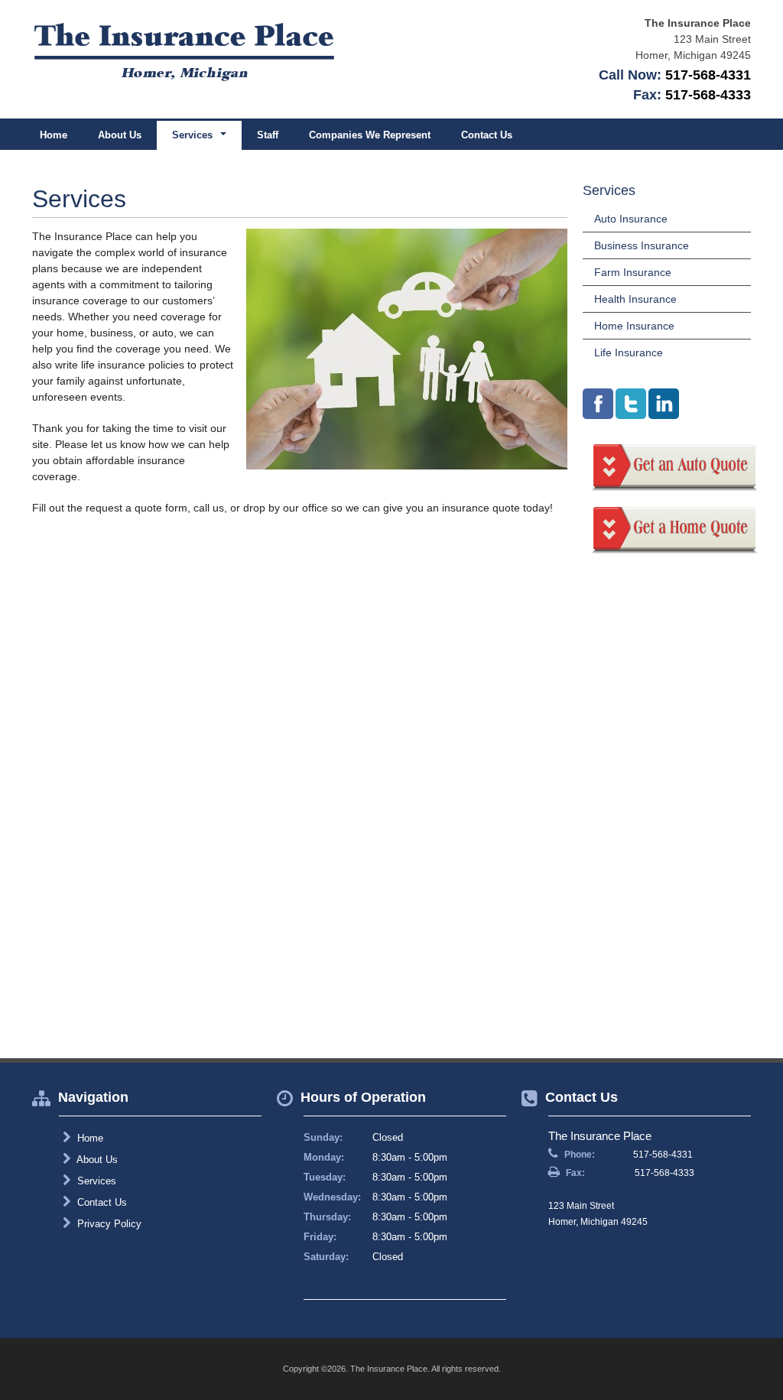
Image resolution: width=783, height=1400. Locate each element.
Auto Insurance (631, 219)
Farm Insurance (632, 272)
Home (53, 135)
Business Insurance (641, 245)
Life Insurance (628, 352)
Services (95, 1181)
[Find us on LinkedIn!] (663, 403)
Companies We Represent (369, 135)
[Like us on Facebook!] (598, 403)
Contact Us (486, 135)
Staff (267, 135)
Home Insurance (634, 326)
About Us (119, 135)
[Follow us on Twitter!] (631, 403)
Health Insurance (635, 299)
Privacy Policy (107, 1223)
